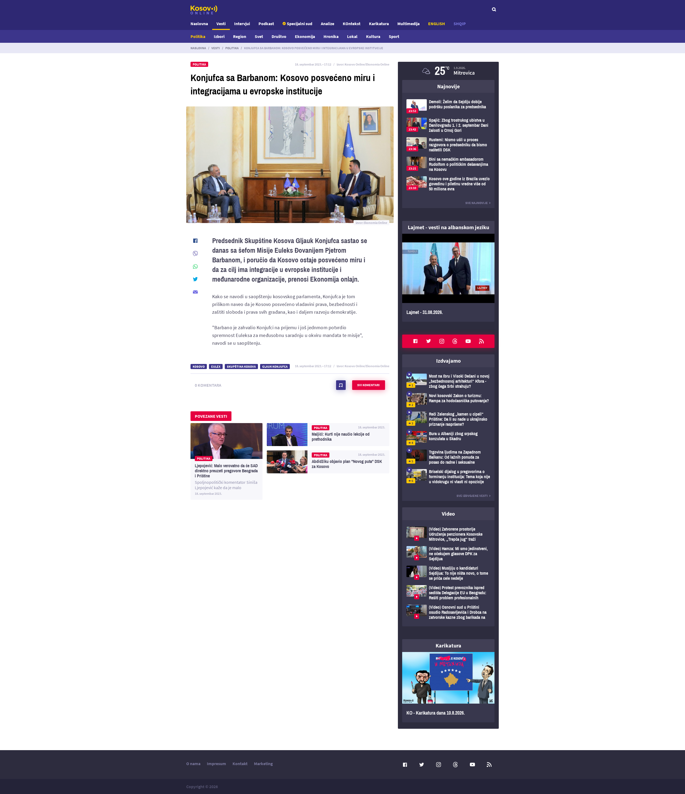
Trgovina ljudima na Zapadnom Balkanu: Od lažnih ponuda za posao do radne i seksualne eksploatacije (448, 457)
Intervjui (242, 23)
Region (239, 36)
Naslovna (199, 23)
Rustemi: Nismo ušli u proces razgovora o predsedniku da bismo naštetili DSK (448, 144)
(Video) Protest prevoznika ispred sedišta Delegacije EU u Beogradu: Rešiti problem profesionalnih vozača (448, 592)
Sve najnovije (476, 203)
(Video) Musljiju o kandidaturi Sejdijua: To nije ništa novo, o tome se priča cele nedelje (448, 573)
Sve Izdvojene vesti (472, 496)
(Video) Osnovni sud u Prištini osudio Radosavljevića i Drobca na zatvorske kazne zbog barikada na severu (448, 612)
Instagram (441, 341)
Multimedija (408, 23)
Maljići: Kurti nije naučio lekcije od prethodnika (328, 434)
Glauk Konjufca (275, 367)
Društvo (279, 36)
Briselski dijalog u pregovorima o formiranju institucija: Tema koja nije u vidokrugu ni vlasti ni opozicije (448, 476)
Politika (198, 36)
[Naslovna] (204, 9)
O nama (193, 763)
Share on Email (195, 292)
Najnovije (448, 86)
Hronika (331, 36)
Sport (394, 36)
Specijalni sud (299, 23)
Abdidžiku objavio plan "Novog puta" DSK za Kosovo (328, 461)
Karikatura (379, 23)
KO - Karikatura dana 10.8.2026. (448, 687)
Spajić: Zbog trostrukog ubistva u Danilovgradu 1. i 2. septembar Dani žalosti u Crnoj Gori (448, 125)
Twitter (428, 341)
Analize (327, 23)
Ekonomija (305, 36)
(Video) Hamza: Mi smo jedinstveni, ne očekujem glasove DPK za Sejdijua (448, 553)
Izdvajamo (448, 360)
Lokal (352, 36)
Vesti (221, 23)
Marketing (263, 763)
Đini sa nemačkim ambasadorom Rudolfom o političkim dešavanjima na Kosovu (448, 164)
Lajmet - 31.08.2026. (448, 278)
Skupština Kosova (241, 367)
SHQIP (460, 23)
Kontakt (240, 763)
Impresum (216, 763)
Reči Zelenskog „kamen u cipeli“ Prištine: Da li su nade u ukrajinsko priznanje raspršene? (448, 419)
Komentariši (341, 385)
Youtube (468, 341)
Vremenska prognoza (448, 70)
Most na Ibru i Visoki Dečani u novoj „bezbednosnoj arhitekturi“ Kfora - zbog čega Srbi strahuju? (448, 381)
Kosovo (199, 367)
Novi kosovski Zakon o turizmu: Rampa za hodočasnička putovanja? (448, 400)
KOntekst (351, 23)
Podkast (266, 23)
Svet (259, 36)
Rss (481, 341)
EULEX (215, 367)
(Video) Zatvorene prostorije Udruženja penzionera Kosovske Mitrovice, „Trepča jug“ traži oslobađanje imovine (448, 534)
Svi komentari (368, 385)
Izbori (219, 36)
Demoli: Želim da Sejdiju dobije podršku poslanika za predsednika (448, 106)
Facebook (415, 341)
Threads (454, 341)
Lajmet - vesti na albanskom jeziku (448, 227)
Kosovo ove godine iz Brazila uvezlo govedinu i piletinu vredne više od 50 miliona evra (448, 183)
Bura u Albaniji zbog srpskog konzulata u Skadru (448, 438)
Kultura (373, 36)
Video (448, 513)
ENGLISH (436, 23)
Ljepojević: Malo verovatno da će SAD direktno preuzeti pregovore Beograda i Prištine (226, 461)
